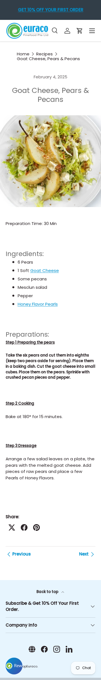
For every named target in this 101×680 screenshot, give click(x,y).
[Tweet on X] (12, 527)
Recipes (44, 54)
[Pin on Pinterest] (36, 527)
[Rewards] (14, 666)
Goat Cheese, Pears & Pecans (48, 59)
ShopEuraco (27, 666)
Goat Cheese (44, 270)
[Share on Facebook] (24, 527)
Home (23, 54)
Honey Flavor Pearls (38, 304)
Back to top (47, 591)
